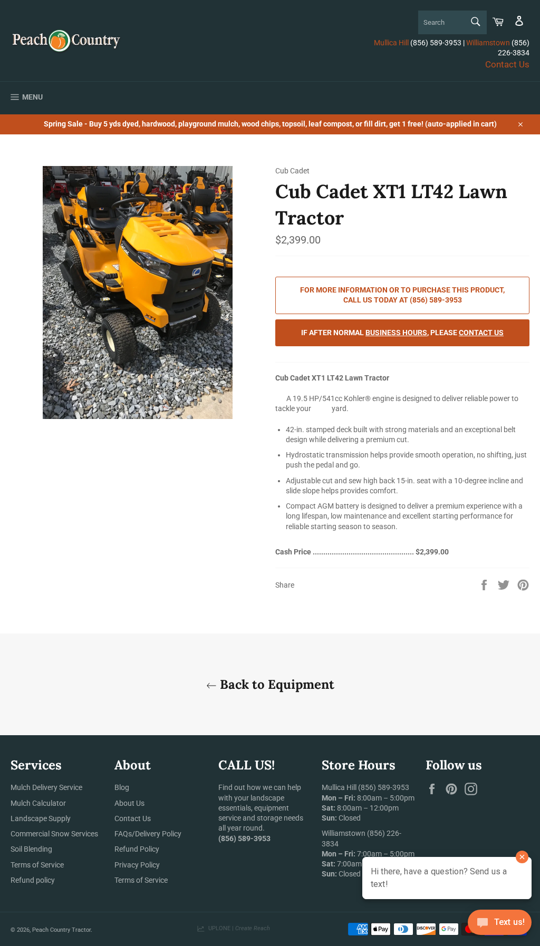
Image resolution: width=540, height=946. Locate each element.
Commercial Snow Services (54, 834)
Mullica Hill (391, 42)
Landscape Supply (41, 818)
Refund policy (33, 880)
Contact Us (507, 64)
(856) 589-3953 (383, 787)
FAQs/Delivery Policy (147, 834)
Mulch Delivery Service (46, 787)
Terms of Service (37, 865)
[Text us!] (499, 924)
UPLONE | (237, 928)
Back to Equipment (275, 684)
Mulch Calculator (38, 803)
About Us (129, 803)
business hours (396, 332)
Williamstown (488, 42)
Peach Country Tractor (61, 930)
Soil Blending (31, 849)
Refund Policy (136, 849)
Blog (121, 787)
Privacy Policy (137, 865)
